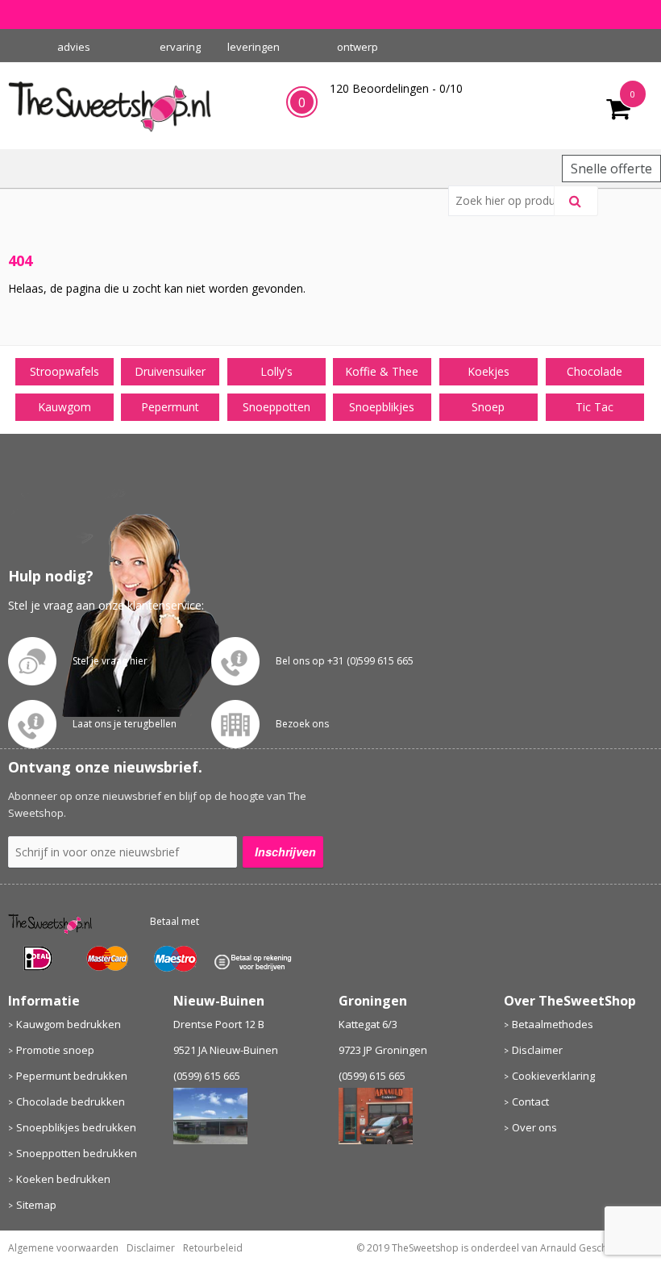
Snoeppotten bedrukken (76, 1153)
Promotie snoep (55, 1050)
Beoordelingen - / (396, 88)
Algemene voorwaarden (63, 1248)
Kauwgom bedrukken (68, 1024)
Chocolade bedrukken (70, 1101)
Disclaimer (537, 1050)
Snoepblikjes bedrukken (76, 1127)
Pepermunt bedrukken (71, 1075)
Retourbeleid (213, 1248)
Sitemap (36, 1204)
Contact (530, 1101)
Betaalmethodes (552, 1024)
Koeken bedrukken (63, 1179)
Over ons (534, 1127)
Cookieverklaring (553, 1075)
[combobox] (507, 200)
